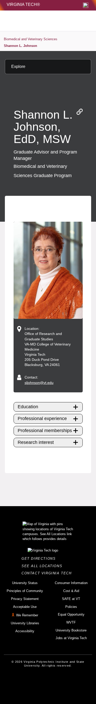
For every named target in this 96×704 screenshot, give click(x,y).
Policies (71, 607)
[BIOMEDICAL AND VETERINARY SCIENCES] (37, 21)
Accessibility (24, 631)
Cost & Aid (71, 591)
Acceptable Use (25, 607)
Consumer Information (71, 583)
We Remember (27, 615)
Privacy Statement (25, 599)
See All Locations (43, 566)
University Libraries (25, 623)
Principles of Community (25, 591)
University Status (25, 583)
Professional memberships (45, 430)
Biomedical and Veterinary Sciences (30, 39)
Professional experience (42, 418)
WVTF (71, 622)
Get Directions (40, 558)
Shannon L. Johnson (20, 46)
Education (28, 406)
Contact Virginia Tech (48, 573)
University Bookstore (71, 630)
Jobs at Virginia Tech (71, 638)
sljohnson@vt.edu (39, 383)
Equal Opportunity (71, 614)
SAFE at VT (71, 599)
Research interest (36, 442)
